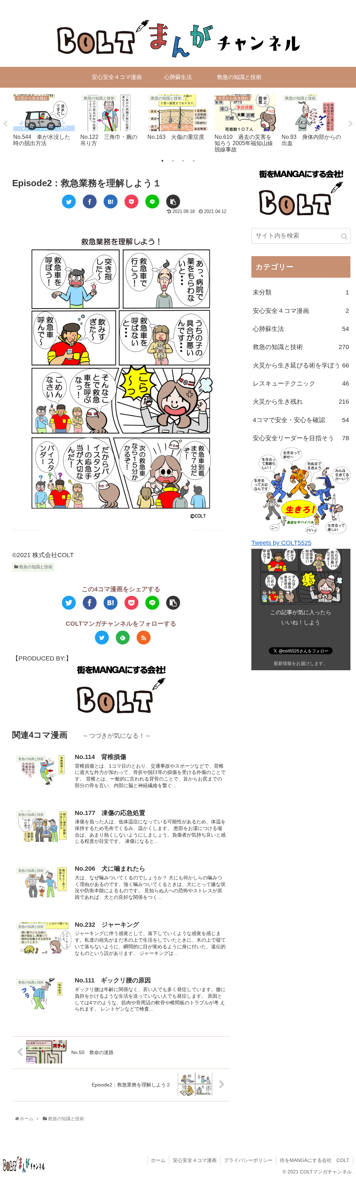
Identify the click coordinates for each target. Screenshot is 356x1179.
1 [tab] (162, 160)
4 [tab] (193, 160)
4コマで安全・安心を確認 (301, 420)
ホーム (158, 1160)
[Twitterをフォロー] (102, 637)
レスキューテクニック (301, 383)
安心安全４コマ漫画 (301, 310)
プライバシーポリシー (248, 1160)
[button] (344, 236)
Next (350, 123)
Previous (5, 123)
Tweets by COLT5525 (281, 542)
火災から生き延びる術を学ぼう (301, 365)
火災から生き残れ (301, 401)
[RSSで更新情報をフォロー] (144, 637)
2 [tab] (172, 160)
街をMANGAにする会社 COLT (314, 1160)
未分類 (301, 292)
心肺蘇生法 (301, 328)
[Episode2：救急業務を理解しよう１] (111, 201)
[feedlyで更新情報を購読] (123, 637)
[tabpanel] (43, 122)
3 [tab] (183, 160)
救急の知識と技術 (35, 566)
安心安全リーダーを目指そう (301, 438)
